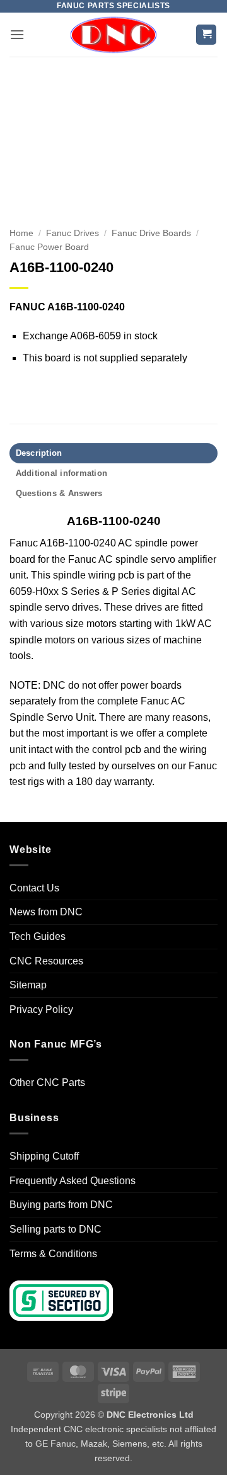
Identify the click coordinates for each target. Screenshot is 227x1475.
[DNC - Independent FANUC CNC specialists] (113, 35)
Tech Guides (37, 936)
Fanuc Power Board (49, 247)
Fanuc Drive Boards (151, 233)
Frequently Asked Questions (72, 1180)
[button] (17, 34)
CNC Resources (46, 961)
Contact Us (34, 888)
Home (21, 233)
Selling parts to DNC (55, 1229)
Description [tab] (39, 453)
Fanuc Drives (72, 233)
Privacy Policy (41, 1009)
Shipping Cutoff (44, 1156)
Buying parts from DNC (61, 1204)
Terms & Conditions (53, 1253)
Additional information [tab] (62, 473)
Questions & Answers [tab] (59, 493)
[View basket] (206, 35)
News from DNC (46, 912)
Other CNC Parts (47, 1082)
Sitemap (28, 985)
